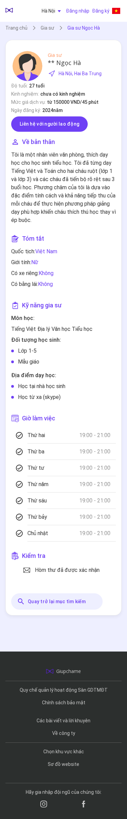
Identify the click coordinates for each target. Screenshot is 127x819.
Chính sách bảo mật (63, 702)
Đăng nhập (77, 11)
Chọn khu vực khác (63, 751)
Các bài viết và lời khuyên (63, 720)
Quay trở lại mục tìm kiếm (57, 601)
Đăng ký (100, 11)
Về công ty (63, 733)
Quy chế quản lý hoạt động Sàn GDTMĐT (64, 690)
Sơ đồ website (63, 764)
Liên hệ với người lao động (49, 124)
